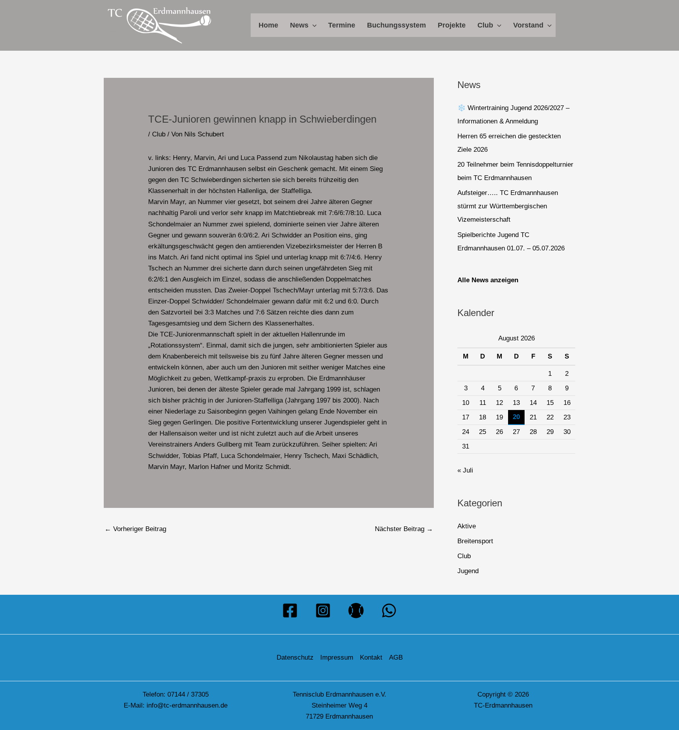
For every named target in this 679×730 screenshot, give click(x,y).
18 (482, 417)
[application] (312, 25)
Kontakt (371, 657)
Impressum (336, 657)
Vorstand (528, 25)
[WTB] (356, 610)
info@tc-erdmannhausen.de (187, 705)
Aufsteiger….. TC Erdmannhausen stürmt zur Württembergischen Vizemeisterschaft (507, 206)
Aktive (466, 526)
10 (465, 402)
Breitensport (475, 541)
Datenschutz (295, 657)
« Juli (465, 470)
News (299, 25)
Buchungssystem (396, 25)
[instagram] (323, 610)
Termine (341, 25)
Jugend (468, 571)
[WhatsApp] (389, 610)
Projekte (452, 25)
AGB (396, 657)
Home (268, 25)
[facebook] (290, 610)
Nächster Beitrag (404, 529)
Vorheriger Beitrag (135, 529)
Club (485, 25)
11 (482, 402)
